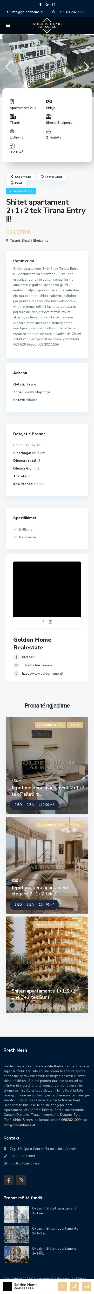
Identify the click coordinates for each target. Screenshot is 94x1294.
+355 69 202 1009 (71, 12)
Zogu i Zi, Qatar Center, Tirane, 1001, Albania (43, 1149)
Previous (8, 69)
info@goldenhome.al (27, 12)
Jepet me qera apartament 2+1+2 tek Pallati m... (48, 791)
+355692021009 (22, 1156)
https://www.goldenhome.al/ (42, 673)
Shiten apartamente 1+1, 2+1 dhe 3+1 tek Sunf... (44, 994)
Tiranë (15, 122)
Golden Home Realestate (32, 643)
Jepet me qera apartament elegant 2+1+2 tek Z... (40, 890)
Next (86, 69)
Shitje (50, 108)
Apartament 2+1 (23, 108)
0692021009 (31, 657)
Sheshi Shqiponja (59, 122)
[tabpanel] (47, 64)
